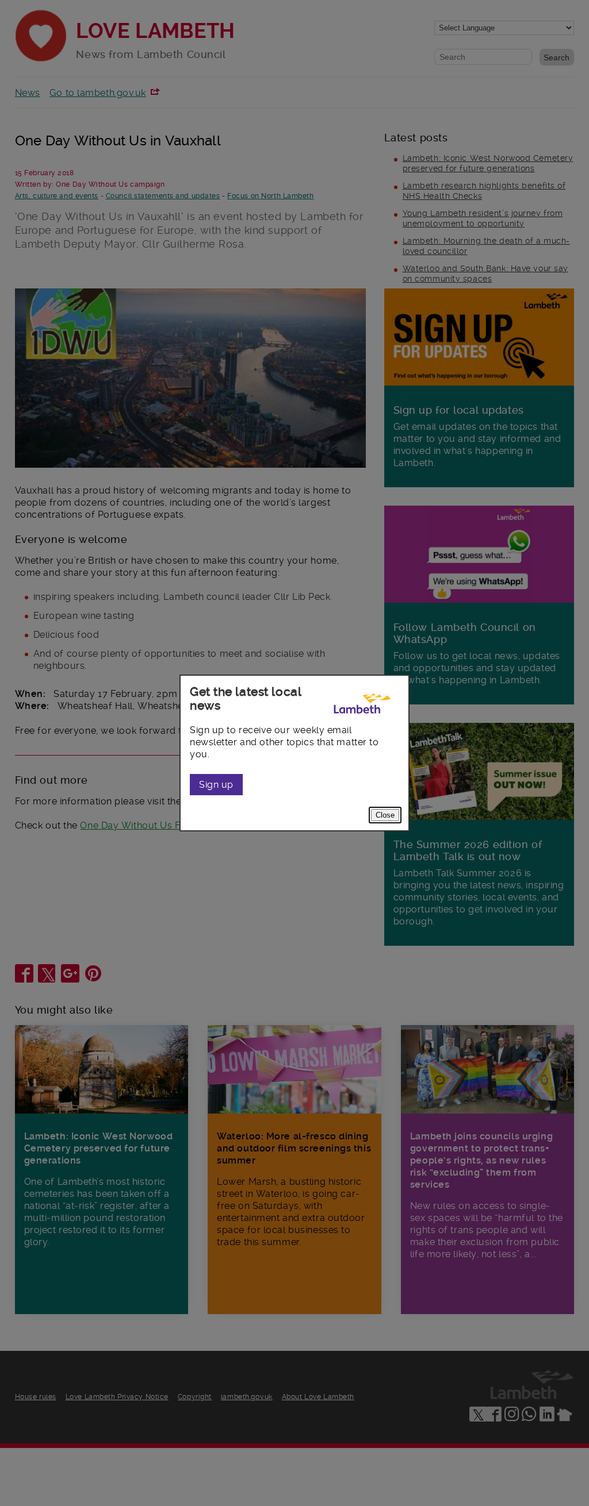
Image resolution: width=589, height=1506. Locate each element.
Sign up (216, 784)
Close (385, 815)
